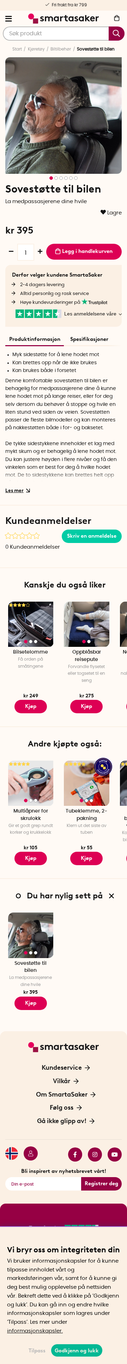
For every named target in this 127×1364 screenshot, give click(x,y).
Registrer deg (101, 1183)
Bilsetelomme (30, 652)
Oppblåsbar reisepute (86, 656)
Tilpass (37, 1350)
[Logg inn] (28, 1154)
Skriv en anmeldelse (91, 536)
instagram (92, 1154)
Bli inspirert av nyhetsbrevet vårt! (63, 1171)
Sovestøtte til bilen (30, 967)
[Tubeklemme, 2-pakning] (86, 783)
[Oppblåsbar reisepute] (86, 624)
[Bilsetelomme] (31, 624)
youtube (112, 1154)
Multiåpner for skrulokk (30, 815)
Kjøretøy (36, 49)
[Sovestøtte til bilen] (31, 935)
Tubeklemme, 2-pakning (86, 815)
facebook (72, 1154)
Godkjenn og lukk (77, 1350)
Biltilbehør (60, 49)
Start (17, 49)
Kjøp (30, 706)
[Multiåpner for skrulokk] (31, 783)
